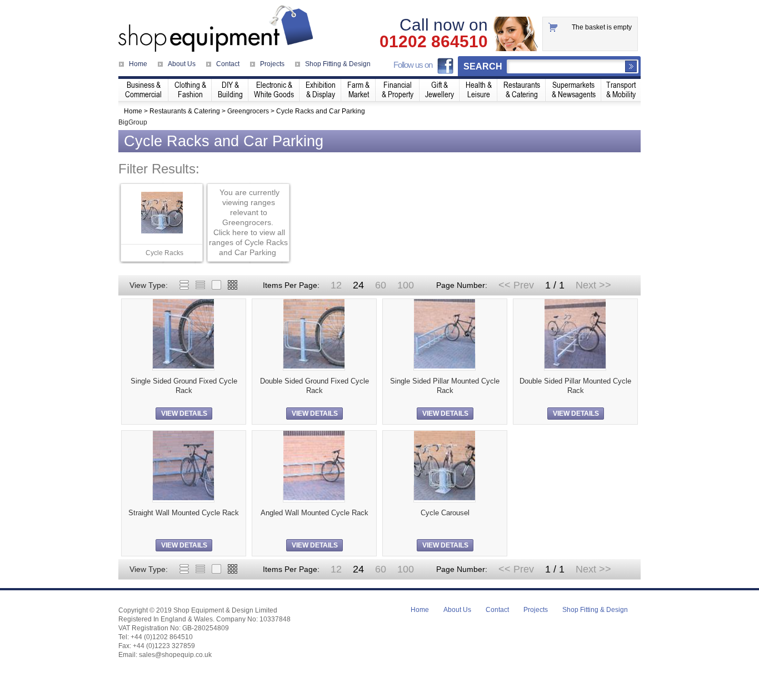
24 (358, 285)
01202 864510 (433, 41)
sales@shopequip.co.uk (175, 655)
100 (405, 285)
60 (380, 285)
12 (336, 285)
